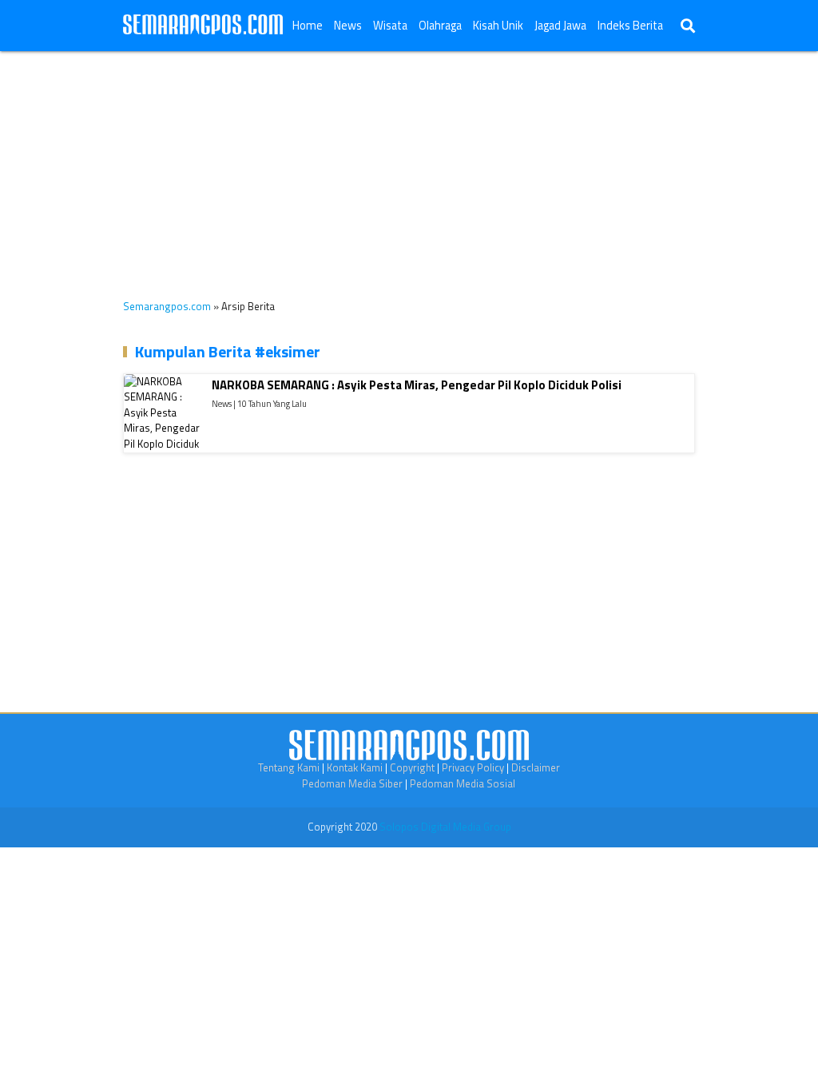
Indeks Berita (630, 25)
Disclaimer (535, 767)
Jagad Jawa (560, 25)
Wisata (390, 25)
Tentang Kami (289, 767)
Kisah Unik (498, 25)
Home (307, 25)
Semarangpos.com (167, 306)
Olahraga (440, 25)
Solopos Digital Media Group (445, 827)
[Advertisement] (409, 163)
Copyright (412, 767)
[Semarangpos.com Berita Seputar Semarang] (203, 25)
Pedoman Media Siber (352, 783)
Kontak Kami (355, 767)
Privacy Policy (473, 767)
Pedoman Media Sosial (462, 783)
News (348, 25)
